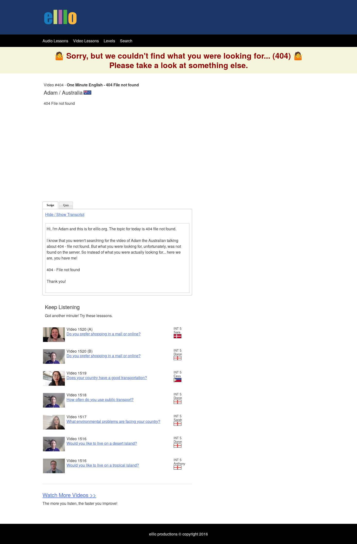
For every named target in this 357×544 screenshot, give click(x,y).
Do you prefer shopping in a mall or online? (104, 334)
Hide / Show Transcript (64, 214)
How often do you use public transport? (100, 399)
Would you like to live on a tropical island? (103, 465)
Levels (110, 41)
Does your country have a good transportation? (107, 377)
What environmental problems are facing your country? (113, 421)
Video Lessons (86, 41)
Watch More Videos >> (69, 495)
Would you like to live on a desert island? (102, 443)
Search (126, 41)
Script (50, 205)
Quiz (66, 205)
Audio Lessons (55, 41)
